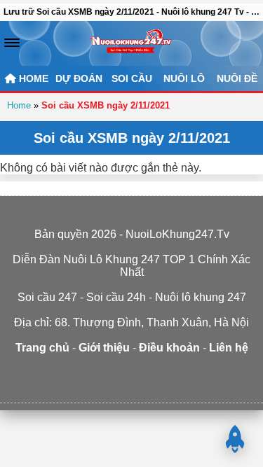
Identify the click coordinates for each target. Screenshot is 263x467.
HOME (32, 78)
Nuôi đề (237, 78)
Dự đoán (78, 78)
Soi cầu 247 (238, 375)
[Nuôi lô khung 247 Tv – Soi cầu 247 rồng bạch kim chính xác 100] (131, 43)
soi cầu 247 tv (66, 375)
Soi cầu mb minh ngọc (197, 375)
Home (19, 105)
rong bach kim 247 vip (110, 375)
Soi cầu (132, 78)
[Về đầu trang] (235, 439)
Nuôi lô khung (153, 375)
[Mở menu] (12, 42)
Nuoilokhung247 (30, 375)
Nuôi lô (184, 78)
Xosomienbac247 (132, 387)
